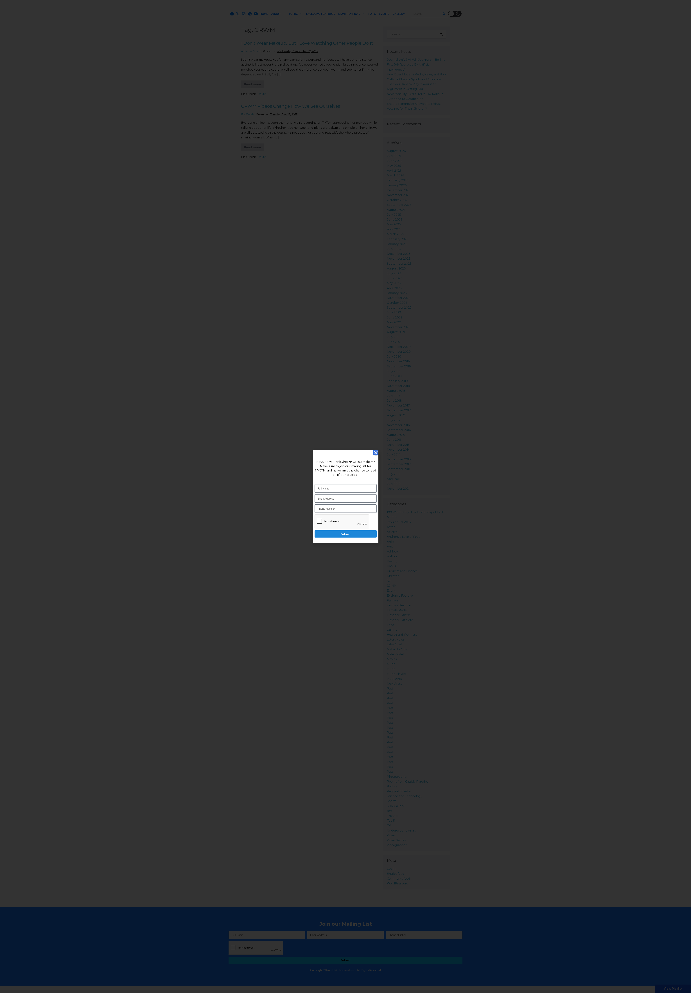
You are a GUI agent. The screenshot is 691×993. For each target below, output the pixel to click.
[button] (375, 452)
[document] (345, 496)
